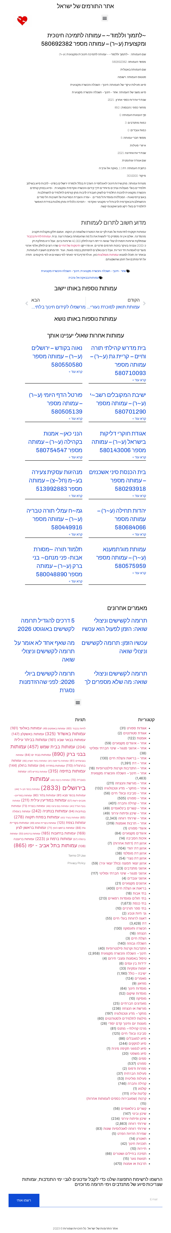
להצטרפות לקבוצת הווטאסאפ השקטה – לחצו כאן (86, 633)
